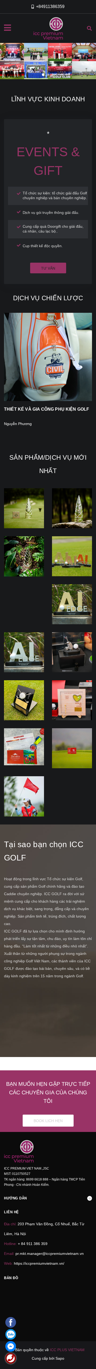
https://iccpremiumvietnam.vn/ (39, 1263)
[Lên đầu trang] (83, 1356)
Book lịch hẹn (48, 1121)
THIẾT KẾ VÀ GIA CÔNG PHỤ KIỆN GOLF (46, 409)
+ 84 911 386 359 (32, 1244)
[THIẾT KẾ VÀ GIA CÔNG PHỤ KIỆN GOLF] (48, 357)
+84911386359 (50, 6)
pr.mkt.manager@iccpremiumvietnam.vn (49, 1253)
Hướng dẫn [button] (15, 1198)
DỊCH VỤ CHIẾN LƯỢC (48, 298)
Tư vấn (48, 268)
